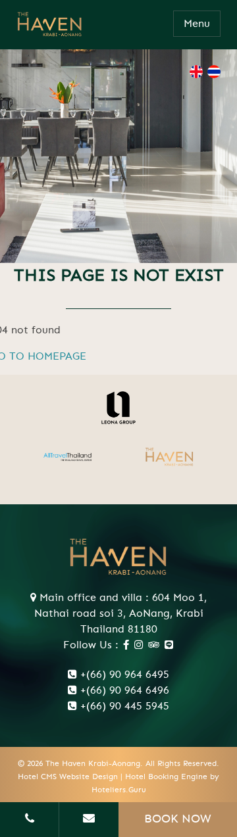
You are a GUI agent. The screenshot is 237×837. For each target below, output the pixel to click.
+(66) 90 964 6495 (124, 674)
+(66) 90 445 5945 (124, 706)
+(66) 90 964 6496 (124, 690)
